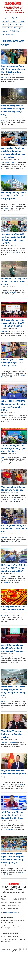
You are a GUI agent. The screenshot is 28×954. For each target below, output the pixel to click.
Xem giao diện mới (8, 34)
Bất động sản (18, 28)
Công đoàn (19, 24)
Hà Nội (3, 701)
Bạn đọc (11, 24)
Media (18, 18)
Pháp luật (21, 21)
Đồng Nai (4, 577)
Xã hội (12, 18)
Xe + (18, 31)
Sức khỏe (5, 31)
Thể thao (5, 21)
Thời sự (4, 24)
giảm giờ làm (10, 163)
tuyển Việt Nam (9, 829)
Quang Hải (13, 499)
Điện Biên (4, 331)
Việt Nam (20, 784)
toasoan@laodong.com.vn (13, 912)
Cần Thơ (3, 457)
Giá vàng (3, 615)
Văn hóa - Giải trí (7, 28)
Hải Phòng (4, 415)
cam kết (15, 252)
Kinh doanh (13, 21)
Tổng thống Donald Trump (9, 743)
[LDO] (14, 57)
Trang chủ (5, 18)
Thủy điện (7, 582)
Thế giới (12, 31)
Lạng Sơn (4, 78)
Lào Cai (3, 120)
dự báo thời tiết (11, 292)
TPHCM (6, 208)
